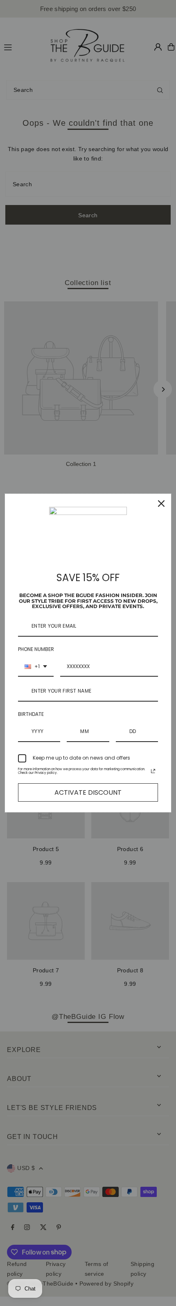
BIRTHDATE (31, 714)
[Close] (161, 503)
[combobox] (36, 667)
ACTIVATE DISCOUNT (88, 792)
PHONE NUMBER (36, 649)
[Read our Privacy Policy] (153, 771)
